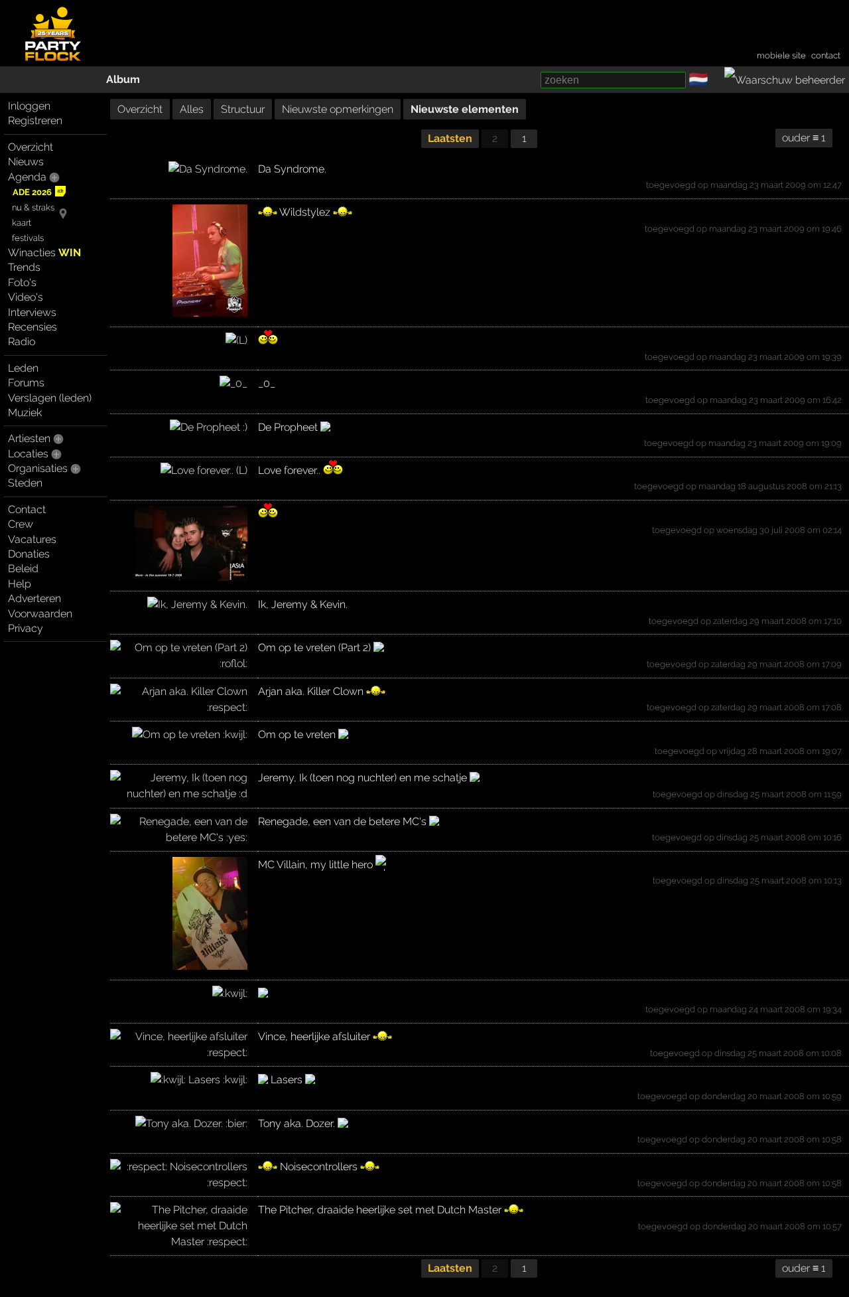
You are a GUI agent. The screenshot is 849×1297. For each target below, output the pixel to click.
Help (19, 583)
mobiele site (781, 55)
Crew (20, 524)
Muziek (25, 412)
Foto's (22, 282)
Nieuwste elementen (465, 109)
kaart (21, 223)
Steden (25, 483)
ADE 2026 (32, 192)
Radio (21, 341)
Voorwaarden (40, 613)
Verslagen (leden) (50, 398)
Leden (23, 368)
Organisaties (38, 468)
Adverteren (34, 598)
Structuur (243, 109)
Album (123, 79)
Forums (26, 382)
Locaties (28, 453)
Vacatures (32, 539)
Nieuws (26, 161)
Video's (25, 297)
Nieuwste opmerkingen (337, 109)
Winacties (44, 252)
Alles (192, 109)
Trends (24, 267)
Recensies (32, 327)
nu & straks (33, 207)
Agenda (27, 177)
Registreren (35, 120)
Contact (27, 509)
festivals (28, 238)
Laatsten (450, 138)
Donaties (29, 554)
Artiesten (29, 438)
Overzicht (30, 147)
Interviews (32, 312)
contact (825, 55)
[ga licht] (716, 80)
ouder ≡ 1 (804, 137)
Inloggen (29, 106)
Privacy (25, 628)
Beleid (23, 568)
